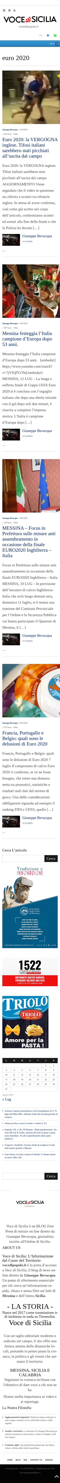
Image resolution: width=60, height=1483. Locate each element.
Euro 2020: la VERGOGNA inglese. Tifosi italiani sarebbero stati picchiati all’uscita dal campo (30, 148)
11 (14, 1075)
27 (30, 1084)
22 (46, 1079)
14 (38, 1075)
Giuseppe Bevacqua (10, 130)
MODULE (49, 1460)
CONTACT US (36, 1460)
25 (14, 1084)
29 (46, 1084)
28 (38, 1084)
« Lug (6, 1099)
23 (54, 1079)
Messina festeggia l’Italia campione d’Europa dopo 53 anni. (27, 339)
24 (6, 1084)
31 (6, 1089)
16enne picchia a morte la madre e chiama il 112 (26, 1123)
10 (6, 1075)
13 (30, 1075)
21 (38, 1079)
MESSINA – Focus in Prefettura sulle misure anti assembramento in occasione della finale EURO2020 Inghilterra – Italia (29, 541)
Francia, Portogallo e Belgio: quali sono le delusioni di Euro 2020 (24, 738)
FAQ (25, 1460)
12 (22, 1075)
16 (54, 1075)
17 (6, 1079)
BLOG (18, 1460)
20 (30, 1079)
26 (22, 1084)
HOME (9, 1460)
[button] (5, 10)
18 (14, 1079)
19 (22, 1079)
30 (54, 1084)
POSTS (29, 241)
